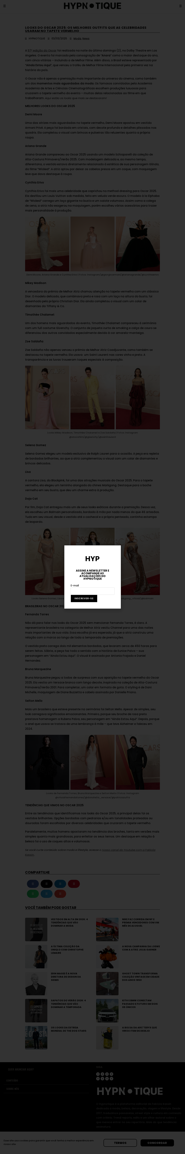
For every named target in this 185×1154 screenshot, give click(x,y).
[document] (92, 577)
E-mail (75, 585)
